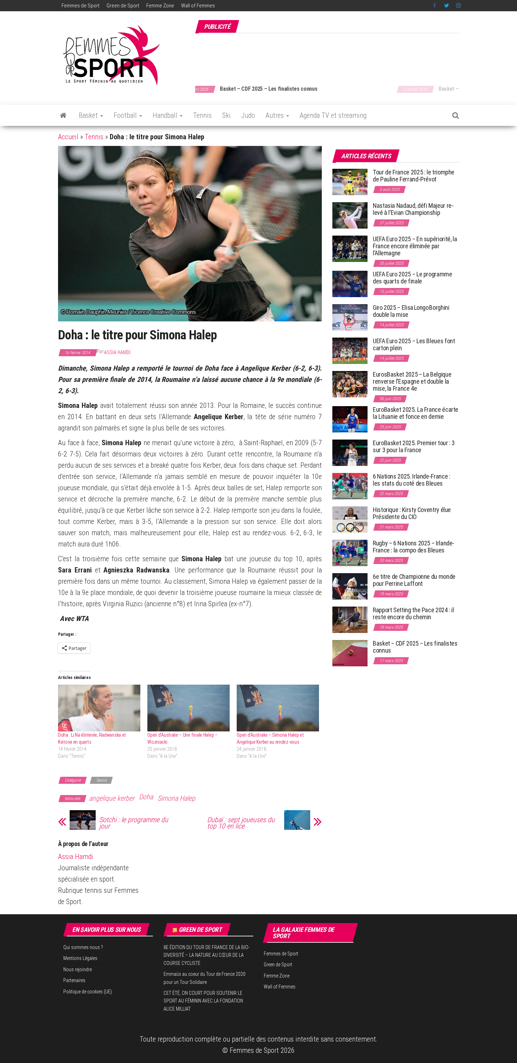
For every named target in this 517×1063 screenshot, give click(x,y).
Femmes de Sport (81, 5)
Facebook (435, 5)
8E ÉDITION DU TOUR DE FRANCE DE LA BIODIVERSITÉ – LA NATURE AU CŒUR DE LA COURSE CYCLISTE (207, 955)
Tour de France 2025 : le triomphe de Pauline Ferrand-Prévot (413, 175)
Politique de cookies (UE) (87, 991)
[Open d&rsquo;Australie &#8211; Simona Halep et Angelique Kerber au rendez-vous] (278, 708)
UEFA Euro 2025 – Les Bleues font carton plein (414, 344)
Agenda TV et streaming (333, 115)
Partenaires (74, 980)
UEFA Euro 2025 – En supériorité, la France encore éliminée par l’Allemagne (415, 246)
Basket (89, 115)
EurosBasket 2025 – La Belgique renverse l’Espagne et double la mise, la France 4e (412, 381)
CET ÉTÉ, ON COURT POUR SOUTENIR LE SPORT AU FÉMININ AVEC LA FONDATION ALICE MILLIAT (203, 1001)
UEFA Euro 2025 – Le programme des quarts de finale (412, 277)
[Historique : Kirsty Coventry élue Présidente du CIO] (350, 519)
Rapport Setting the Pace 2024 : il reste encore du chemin (413, 613)
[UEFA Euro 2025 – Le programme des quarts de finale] (350, 283)
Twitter (447, 5)
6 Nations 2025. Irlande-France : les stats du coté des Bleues (411, 480)
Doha (146, 797)
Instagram (458, 5)
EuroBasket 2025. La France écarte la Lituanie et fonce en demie (415, 413)
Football (126, 115)
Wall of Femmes (198, 5)
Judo (248, 115)
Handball (166, 115)
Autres (276, 115)
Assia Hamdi (117, 352)
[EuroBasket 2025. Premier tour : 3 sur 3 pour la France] (350, 452)
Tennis (202, 115)
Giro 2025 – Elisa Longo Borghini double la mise (411, 311)
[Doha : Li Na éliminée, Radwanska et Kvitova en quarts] (99, 708)
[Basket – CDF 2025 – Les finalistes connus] (350, 652)
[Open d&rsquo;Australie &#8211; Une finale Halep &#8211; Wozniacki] (188, 708)
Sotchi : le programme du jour (133, 823)
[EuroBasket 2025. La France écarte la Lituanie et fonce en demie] (350, 419)
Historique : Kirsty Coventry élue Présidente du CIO (412, 513)
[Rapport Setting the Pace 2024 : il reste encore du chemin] (350, 619)
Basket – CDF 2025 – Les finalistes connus (415, 647)
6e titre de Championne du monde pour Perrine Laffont (414, 580)
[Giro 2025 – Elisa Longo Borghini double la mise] (350, 317)
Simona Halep (176, 798)
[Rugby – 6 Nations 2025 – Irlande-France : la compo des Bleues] (350, 552)
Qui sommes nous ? (83, 947)
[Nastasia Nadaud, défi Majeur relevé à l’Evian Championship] (350, 215)
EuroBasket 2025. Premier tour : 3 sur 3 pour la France (414, 446)
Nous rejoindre (77, 969)
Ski (226, 115)
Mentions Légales (80, 958)
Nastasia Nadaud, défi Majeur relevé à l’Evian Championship (413, 209)
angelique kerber (111, 798)
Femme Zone (160, 5)
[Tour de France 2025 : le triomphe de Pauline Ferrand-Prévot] (350, 181)
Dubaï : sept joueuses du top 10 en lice (241, 823)
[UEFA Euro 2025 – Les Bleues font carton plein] (350, 350)
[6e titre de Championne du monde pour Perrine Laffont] (350, 586)
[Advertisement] (331, 55)
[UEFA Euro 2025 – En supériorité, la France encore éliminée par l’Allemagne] (350, 248)
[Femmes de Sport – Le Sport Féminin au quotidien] (63, 115)
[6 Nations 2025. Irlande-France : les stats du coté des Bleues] (350, 485)
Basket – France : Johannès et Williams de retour (293, 88)
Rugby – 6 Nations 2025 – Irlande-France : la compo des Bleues (413, 546)
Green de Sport (123, 5)
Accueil (68, 137)
